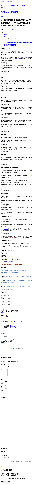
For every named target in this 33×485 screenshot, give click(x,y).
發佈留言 (3, 343)
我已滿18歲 (3, 482)
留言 (14, 321)
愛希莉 (2, 313)
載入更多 (3, 333)
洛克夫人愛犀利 (9, 12)
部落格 (5, 34)
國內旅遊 (12, 326)
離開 (9, 482)
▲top (2, 330)
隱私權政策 (27, 461)
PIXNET (7, 461)
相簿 (5, 32)
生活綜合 (13, 29)
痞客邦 (10, 321)
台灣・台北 (13, 328)
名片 (5, 36)
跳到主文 (3, 16)
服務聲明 (16, 463)
